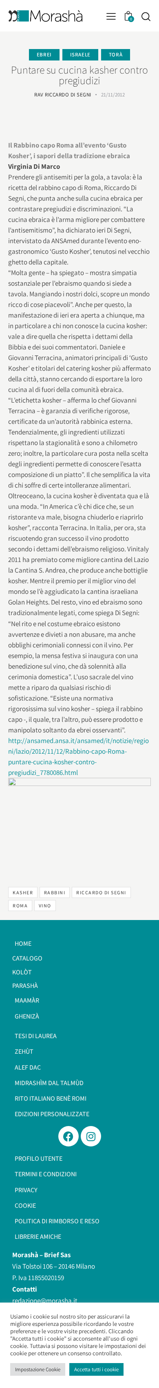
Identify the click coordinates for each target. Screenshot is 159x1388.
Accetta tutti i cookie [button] (96, 1369)
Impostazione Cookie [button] (37, 1369)
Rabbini (55, 892)
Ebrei (44, 54)
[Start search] (146, 16)
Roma (20, 905)
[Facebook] (68, 1136)
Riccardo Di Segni (101, 892)
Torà (115, 54)
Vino (45, 905)
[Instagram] (91, 1136)
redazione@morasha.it (44, 1300)
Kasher (23, 892)
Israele (80, 54)
